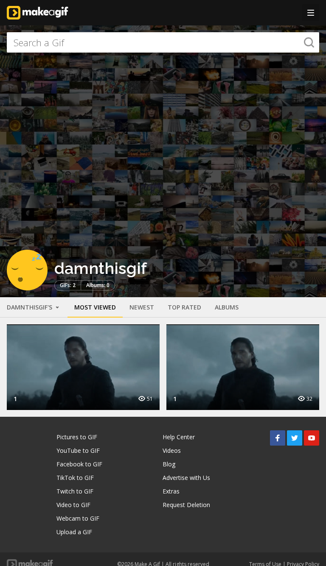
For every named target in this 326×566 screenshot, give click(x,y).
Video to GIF (73, 505)
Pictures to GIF (76, 437)
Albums (227, 307)
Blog (169, 464)
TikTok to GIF (75, 478)
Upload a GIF (74, 532)
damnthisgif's (30, 307)
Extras (171, 491)
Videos (172, 450)
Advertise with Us (186, 478)
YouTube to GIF (78, 450)
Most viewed (95, 307)
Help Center (179, 437)
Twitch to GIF (74, 491)
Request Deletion (186, 505)
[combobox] (163, 42)
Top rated (184, 307)
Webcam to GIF (77, 518)
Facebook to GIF (79, 464)
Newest (141, 307)
